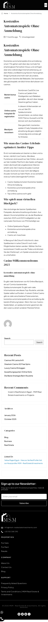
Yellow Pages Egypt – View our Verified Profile (21, 460)
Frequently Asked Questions (14, 583)
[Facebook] (19, 614)
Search (7, 338)
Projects (30, 395)
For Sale (5, 543)
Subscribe (24, 503)
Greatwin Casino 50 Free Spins (17, 364)
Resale (4, 551)
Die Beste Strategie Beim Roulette (18, 376)
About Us (5, 563)
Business (8, 441)
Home (6, 13)
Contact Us (6, 567)
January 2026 (9, 415)
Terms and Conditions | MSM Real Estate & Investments (20, 592)
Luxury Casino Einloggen (14, 368)
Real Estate (9, 445)
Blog (6, 437)
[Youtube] (25, 614)
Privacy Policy (7, 587)
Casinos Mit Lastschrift (14, 360)
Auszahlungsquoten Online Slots (18, 372)
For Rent (5, 547)
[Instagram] (29, 614)
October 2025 (10, 419)
